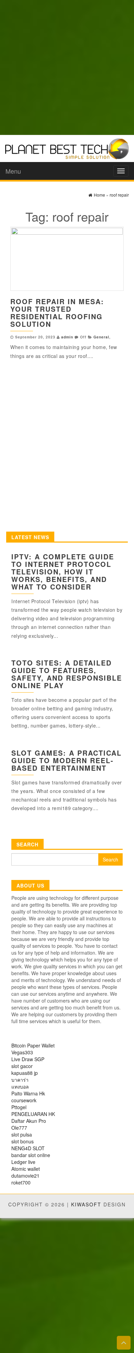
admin (67, 336)
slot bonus (22, 1141)
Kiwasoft (86, 1204)
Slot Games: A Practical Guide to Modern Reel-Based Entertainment (66, 760)
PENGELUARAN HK (33, 1113)
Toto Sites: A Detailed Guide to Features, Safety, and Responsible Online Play (66, 674)
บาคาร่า (20, 1079)
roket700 (21, 1182)
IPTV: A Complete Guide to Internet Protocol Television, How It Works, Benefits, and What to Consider (62, 571)
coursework (23, 1100)
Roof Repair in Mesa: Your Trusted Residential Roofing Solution (57, 312)
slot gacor (22, 1066)
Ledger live (23, 1161)
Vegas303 (22, 1052)
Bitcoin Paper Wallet (33, 1045)
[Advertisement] (67, 67)
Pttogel (18, 1107)
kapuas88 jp (24, 1072)
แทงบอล (20, 1086)
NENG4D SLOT (28, 1148)
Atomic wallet (25, 1168)
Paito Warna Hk (28, 1093)
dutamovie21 (25, 1175)
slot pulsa (21, 1134)
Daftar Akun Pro (28, 1120)
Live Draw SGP (27, 1059)
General (101, 336)
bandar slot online (30, 1155)
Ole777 (19, 1127)
